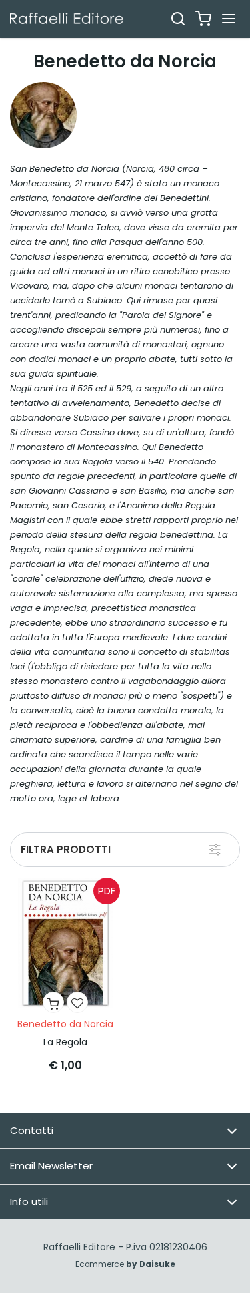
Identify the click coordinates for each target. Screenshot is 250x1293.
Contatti (31, 1130)
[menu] (229, 19)
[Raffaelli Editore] (66, 18)
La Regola (65, 1042)
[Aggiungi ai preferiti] (77, 1002)
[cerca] (178, 19)
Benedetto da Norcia (65, 1024)
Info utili (29, 1201)
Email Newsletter (51, 1166)
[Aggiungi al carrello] (53, 1002)
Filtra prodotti (66, 849)
